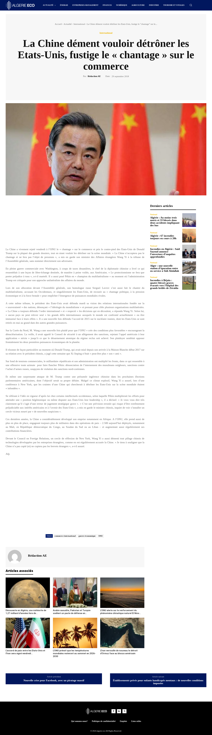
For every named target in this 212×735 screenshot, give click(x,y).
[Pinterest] (109, 88)
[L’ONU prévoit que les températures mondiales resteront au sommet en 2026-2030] (75, 633)
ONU (101, 536)
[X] (103, 88)
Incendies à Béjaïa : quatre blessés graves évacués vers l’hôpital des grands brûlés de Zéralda (164, 284)
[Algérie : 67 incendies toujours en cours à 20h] (189, 235)
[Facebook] (96, 88)
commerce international (65, 536)
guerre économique (87, 536)
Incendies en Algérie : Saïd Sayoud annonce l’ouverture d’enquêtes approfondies (165, 253)
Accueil (58, 24)
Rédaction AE (94, 76)
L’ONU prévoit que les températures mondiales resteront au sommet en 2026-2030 (74, 653)
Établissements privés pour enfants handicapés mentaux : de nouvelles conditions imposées (158, 682)
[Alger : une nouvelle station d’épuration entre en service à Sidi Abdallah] (189, 267)
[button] (191, 5)
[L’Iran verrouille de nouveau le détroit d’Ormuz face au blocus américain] (122, 633)
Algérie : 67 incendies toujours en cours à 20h (163, 237)
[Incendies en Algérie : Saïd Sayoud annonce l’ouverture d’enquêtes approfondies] (189, 251)
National (153, 214)
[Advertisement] (75, 224)
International (79, 24)
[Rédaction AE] (16, 557)
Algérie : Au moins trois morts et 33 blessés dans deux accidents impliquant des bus (164, 221)
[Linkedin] (119, 711)
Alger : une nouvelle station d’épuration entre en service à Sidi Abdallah (164, 268)
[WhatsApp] (116, 88)
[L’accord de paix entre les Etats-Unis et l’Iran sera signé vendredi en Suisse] (28, 633)
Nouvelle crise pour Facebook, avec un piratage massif (54, 680)
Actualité (68, 24)
